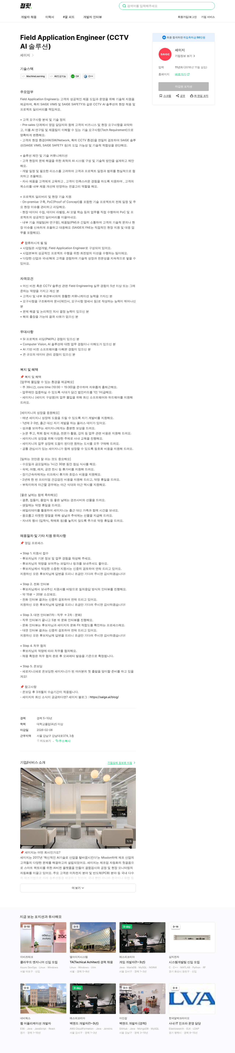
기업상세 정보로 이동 (120, 762)
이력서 (49, 17)
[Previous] (26, 812)
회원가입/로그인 (187, 16)
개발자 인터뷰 (92, 17)
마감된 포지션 (183, 86)
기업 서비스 (208, 16)
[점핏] (26, 5)
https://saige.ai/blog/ (104, 697)
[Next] (130, 812)
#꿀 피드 (69, 17)
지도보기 (45, 740)
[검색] (124, 6)
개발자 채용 (29, 17)
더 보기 (76, 888)
